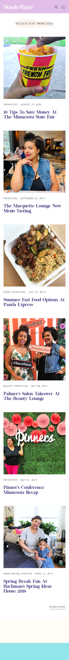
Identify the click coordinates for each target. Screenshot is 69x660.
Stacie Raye (18, 6)
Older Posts (57, 607)
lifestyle (26, 573)
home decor (12, 573)
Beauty (8, 386)
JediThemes (34, 652)
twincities (11, 104)
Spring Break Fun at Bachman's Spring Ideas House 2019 (28, 587)
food (7, 292)
